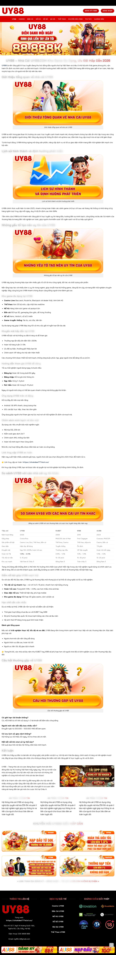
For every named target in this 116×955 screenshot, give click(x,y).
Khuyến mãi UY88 (75, 19)
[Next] (112, 38)
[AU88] (29, 949)
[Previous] (4, 38)
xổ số (45, 19)
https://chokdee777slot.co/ (36, 462)
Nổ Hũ (38, 19)
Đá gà (52, 19)
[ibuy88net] (13, 11)
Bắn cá (30, 19)
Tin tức (88, 19)
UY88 (14, 19)
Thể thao (62, 19)
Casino (22, 19)
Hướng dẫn (99, 19)
